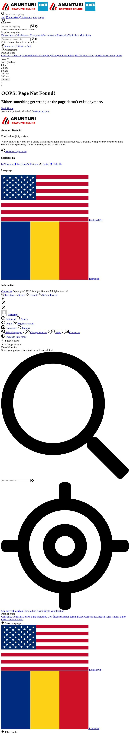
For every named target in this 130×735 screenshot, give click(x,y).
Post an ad (11, 319)
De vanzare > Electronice (55, 35)
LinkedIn (57, 164)
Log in (9, 323)
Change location (38, 332)
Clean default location (12, 619)
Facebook (21, 164)
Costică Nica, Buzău (92, 55)
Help (58, 332)
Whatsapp (8, 164)
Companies (11, 328)
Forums (25, 328)
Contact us (6, 291)
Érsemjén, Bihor (59, 55)
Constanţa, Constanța (15, 55)
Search (6, 79)
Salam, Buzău (75, 55)
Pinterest (34, 164)
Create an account (40, 111)
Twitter (46, 164)
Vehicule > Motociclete (79, 35)
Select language (13, 332)
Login (41, 17)
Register (33, 17)
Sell (3, 17)
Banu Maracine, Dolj (40, 55)
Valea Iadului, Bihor (112, 55)
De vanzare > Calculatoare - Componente (22, 35)
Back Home (7, 108)
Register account (25, 323)
